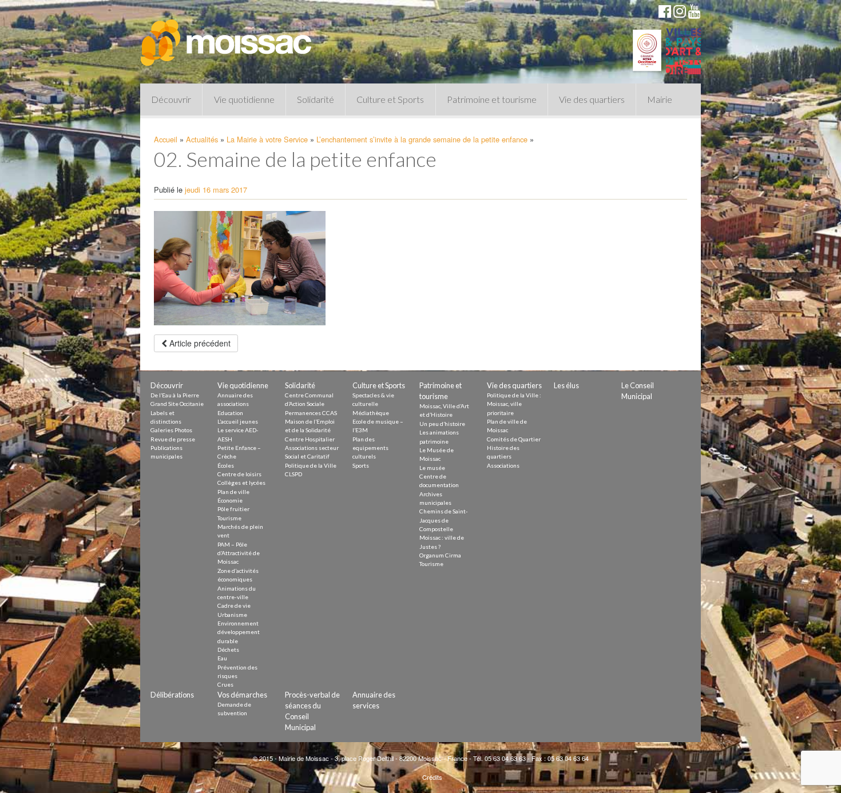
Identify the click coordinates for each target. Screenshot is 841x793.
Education (230, 412)
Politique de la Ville (310, 465)
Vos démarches (242, 694)
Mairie (659, 99)
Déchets (228, 649)
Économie (230, 500)
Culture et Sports (390, 99)
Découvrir (171, 99)
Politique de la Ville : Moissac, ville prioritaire (514, 404)
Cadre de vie (234, 605)
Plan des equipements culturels (370, 448)
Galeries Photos (171, 430)
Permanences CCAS (311, 412)
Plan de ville (233, 491)
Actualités (202, 139)
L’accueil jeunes (237, 421)
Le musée (432, 467)
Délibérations (172, 694)
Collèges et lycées (241, 482)
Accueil (165, 139)
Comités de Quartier (514, 439)
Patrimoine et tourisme (492, 99)
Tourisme (229, 518)
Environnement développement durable (238, 632)
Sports (360, 465)
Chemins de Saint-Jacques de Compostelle (443, 520)
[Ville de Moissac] (227, 37)
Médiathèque (370, 412)
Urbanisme (232, 614)
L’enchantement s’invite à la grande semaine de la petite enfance (421, 139)
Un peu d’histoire (442, 423)
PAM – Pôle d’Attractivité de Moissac (238, 553)
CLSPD (293, 474)
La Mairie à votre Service (267, 139)
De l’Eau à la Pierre (174, 395)
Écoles (225, 465)
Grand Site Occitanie (177, 403)
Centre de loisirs (239, 474)
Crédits (432, 777)
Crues (225, 684)
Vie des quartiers (592, 99)
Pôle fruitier (233, 508)
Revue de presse (172, 439)
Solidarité (315, 99)
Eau (222, 658)
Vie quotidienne (244, 99)
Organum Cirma (440, 555)
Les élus (566, 385)
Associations (503, 465)
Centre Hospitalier (310, 439)
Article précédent (199, 343)
